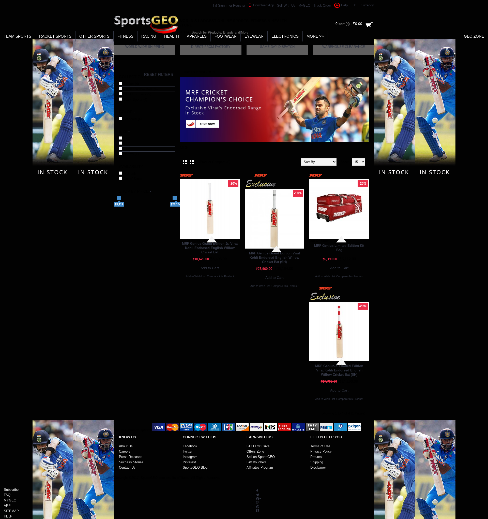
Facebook (190, 446)
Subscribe (11, 490)
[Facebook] (257, 491)
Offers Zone (255, 451)
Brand (200, 72)
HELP (8, 516)
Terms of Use (320, 446)
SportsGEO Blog (195, 467)
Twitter (187, 451)
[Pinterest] (257, 506)
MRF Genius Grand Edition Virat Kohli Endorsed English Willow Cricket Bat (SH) (274, 257)
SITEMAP (11, 511)
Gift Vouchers (257, 462)
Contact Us (127, 467)
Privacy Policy (321, 451)
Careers (124, 451)
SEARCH (184, 32)
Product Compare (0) (215, 162)
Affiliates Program (260, 467)
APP (7, 506)
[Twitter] (258, 494)
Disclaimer (318, 467)
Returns (316, 457)
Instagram (190, 457)
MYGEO (10, 500)
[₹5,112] (119, 198)
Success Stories (131, 462)
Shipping (316, 462)
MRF (212, 72)
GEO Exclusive (258, 446)
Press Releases (130, 457)
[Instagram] (257, 502)
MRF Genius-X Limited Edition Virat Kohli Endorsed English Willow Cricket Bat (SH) (339, 370)
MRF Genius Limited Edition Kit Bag (339, 248)
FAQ (7, 495)
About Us (126, 446)
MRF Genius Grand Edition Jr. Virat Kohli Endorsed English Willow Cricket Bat (210, 248)
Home (188, 72)
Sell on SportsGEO (261, 457)
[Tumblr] (257, 510)
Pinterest (189, 462)
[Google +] (258, 498)
